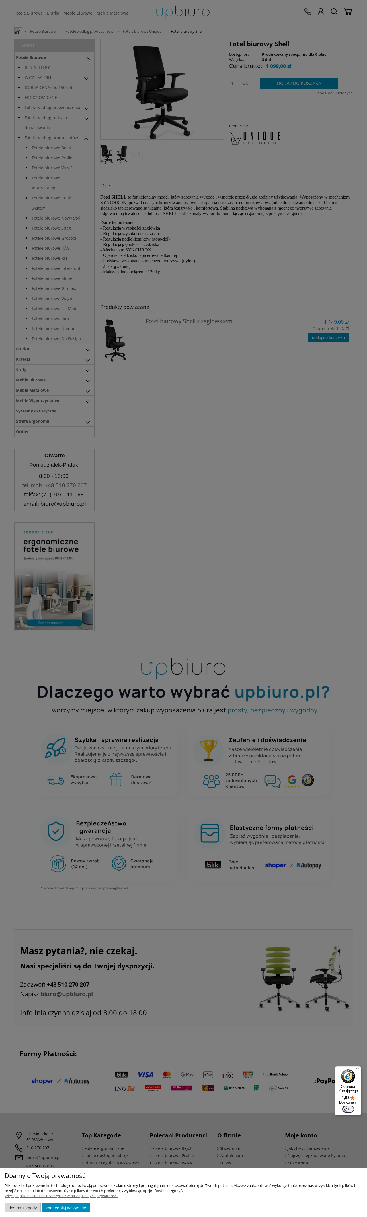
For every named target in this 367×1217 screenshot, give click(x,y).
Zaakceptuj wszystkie (66, 1207)
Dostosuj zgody (23, 1207)
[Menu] (357, 1069)
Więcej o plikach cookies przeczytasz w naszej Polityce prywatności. (61, 1195)
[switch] (348, 1109)
